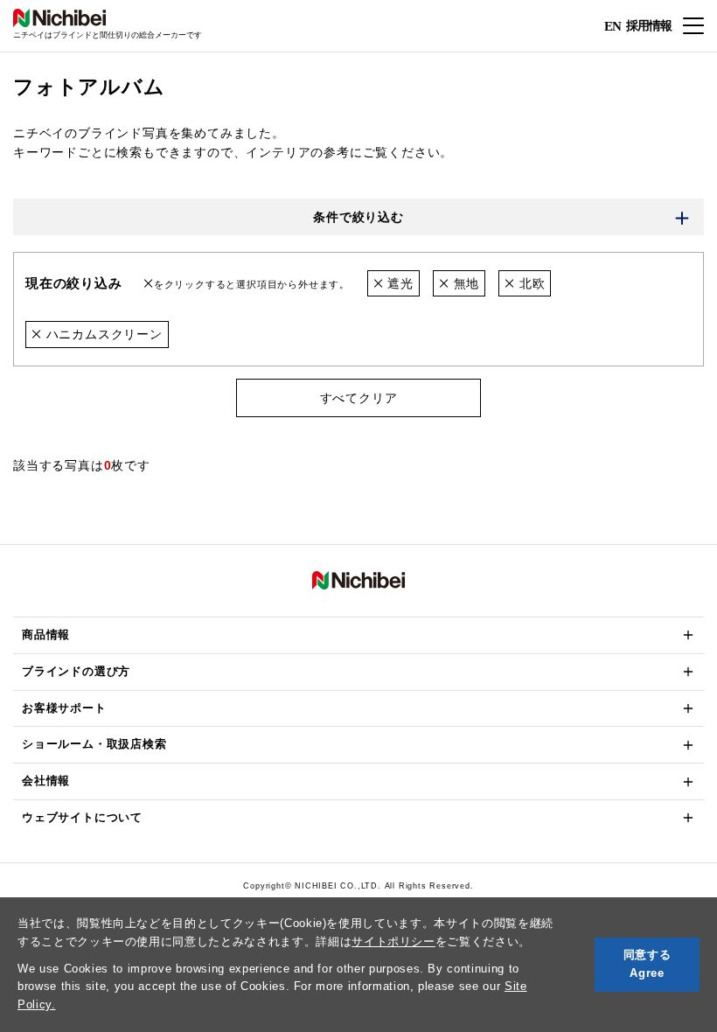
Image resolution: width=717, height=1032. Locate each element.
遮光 (398, 283)
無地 (464, 283)
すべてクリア (359, 398)
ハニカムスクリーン (102, 334)
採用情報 (649, 24)
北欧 (530, 283)
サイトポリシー (393, 941)
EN (612, 26)
